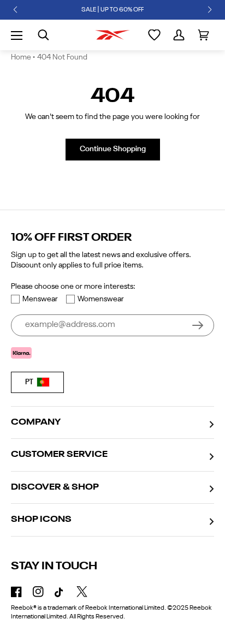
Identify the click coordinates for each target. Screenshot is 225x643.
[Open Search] (43, 35)
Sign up (197, 325)
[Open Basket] (203, 34)
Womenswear (101, 299)
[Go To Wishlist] (154, 34)
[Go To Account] (179, 34)
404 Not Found (62, 57)
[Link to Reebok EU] (112, 35)
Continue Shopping (113, 149)
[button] (15, 10)
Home (21, 57)
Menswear (40, 299)
